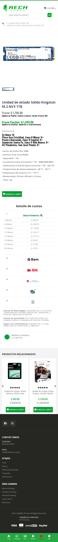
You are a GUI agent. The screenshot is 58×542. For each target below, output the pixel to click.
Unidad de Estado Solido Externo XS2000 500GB (38, 392)
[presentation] (3, 386)
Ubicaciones (7, 476)
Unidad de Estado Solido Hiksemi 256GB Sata (11, 392)
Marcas (33, 539)
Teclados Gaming (9, 492)
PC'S (25, 539)
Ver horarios (24, 520)
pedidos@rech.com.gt (11, 452)
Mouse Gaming (8, 488)
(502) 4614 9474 (8, 444)
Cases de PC (7, 499)
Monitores (6, 502)
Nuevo (4, 466)
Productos (17, 539)
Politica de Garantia (10, 470)
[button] (49, 8)
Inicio (9, 539)
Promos (41, 539)
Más (49, 539)
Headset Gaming (9, 495)
